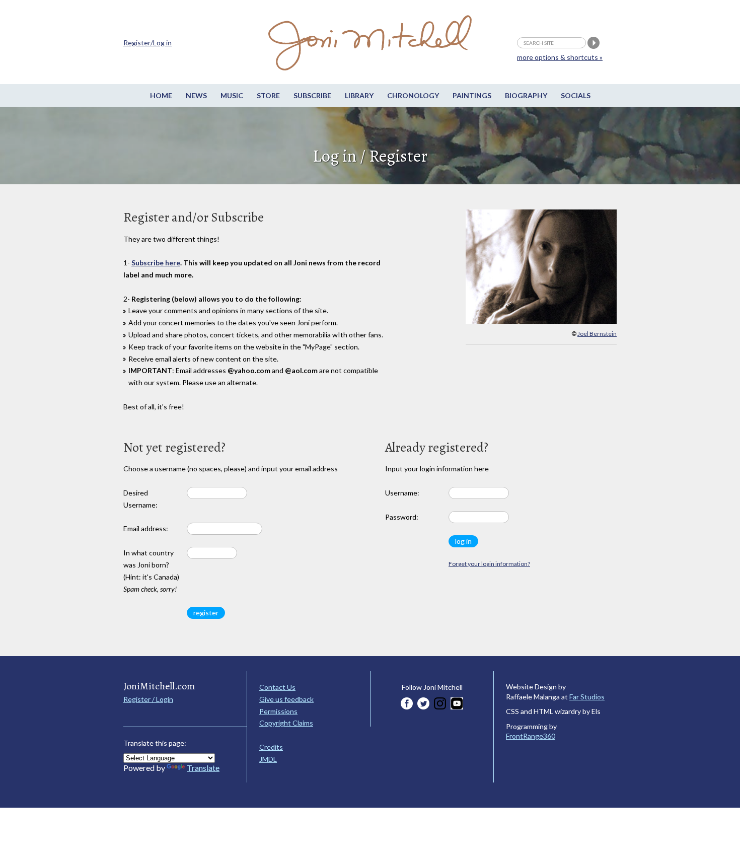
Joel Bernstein (597, 333)
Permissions (278, 711)
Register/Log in (147, 42)
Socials (575, 95)
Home (161, 95)
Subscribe (312, 95)
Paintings (472, 95)
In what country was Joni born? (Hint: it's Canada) (151, 570)
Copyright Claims (286, 723)
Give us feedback (286, 699)
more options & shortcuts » (560, 57)
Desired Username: (140, 498)
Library (359, 95)
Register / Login (148, 699)
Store (268, 95)
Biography (526, 95)
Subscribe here (155, 262)
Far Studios (587, 696)
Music (231, 95)
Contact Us (277, 687)
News (196, 95)
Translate (203, 767)
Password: (401, 517)
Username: (402, 492)
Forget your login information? (489, 563)
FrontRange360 (530, 736)
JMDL (268, 759)
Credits (271, 747)
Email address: (145, 528)
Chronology (413, 95)
